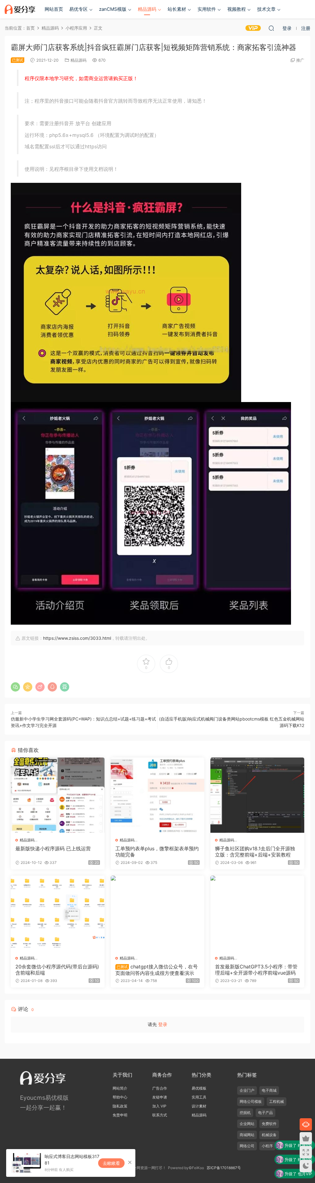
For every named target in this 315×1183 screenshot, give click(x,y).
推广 (300, 60)
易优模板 (199, 1088)
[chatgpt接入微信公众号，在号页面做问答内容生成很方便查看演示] (158, 913)
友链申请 (159, 1097)
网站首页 (54, 9)
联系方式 (159, 1115)
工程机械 (276, 1101)
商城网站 (247, 1134)
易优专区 (78, 9)
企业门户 (247, 1090)
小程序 (267, 1146)
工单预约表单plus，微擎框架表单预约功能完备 (157, 851)
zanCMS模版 (112, 9)
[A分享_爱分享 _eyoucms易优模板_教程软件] (20, 9)
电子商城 (269, 1090)
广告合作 (159, 1088)
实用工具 (199, 1097)
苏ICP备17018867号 (224, 1167)
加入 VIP (159, 1106)
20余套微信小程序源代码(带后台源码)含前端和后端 (57, 969)
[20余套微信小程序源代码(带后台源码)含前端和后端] (58, 913)
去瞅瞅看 (111, 1163)
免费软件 (269, 1123)
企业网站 (247, 1123)
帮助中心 (120, 1097)
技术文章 (266, 9)
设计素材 (199, 1106)
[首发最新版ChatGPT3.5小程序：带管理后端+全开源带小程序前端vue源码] (257, 913)
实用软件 (206, 9)
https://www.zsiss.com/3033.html (77, 638)
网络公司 (247, 1146)
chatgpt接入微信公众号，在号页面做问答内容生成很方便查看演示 (156, 969)
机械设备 (269, 1134)
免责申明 (120, 1115)
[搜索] (271, 28)
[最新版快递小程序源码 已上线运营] (58, 795)
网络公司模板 (251, 1101)
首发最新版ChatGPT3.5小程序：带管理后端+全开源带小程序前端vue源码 (256, 969)
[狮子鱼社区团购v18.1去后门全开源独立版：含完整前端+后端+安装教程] (257, 795)
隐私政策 (120, 1106)
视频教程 (236, 9)
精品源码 (147, 9)
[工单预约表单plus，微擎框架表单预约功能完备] (158, 795)
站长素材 (177, 9)
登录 (162, 1024)
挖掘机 (245, 1112)
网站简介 (120, 1088)
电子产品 (265, 1112)
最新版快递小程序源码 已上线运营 (53, 848)
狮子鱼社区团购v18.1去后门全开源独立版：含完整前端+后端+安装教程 (255, 851)
